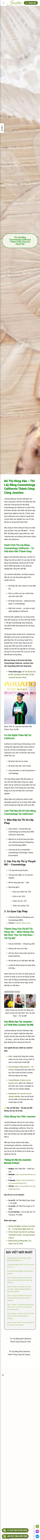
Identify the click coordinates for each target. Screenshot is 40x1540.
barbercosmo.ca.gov (23, 923)
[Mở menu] (3, 3)
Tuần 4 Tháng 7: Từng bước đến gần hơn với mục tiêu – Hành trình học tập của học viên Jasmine (20, 1307)
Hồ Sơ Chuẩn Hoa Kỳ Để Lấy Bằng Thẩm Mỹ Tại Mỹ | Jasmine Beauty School (22, 674)
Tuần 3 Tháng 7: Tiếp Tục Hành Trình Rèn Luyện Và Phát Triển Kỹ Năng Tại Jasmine (20, 1316)
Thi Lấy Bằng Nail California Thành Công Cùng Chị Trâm (20, 1340)
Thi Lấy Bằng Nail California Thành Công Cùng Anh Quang (19, 1352)
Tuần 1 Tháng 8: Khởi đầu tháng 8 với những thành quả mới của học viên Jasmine (19, 1298)
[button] (2, 128)
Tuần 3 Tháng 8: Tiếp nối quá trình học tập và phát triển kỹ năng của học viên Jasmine (19, 1280)
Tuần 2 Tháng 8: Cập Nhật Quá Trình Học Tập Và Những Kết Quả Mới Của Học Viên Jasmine (19, 1289)
